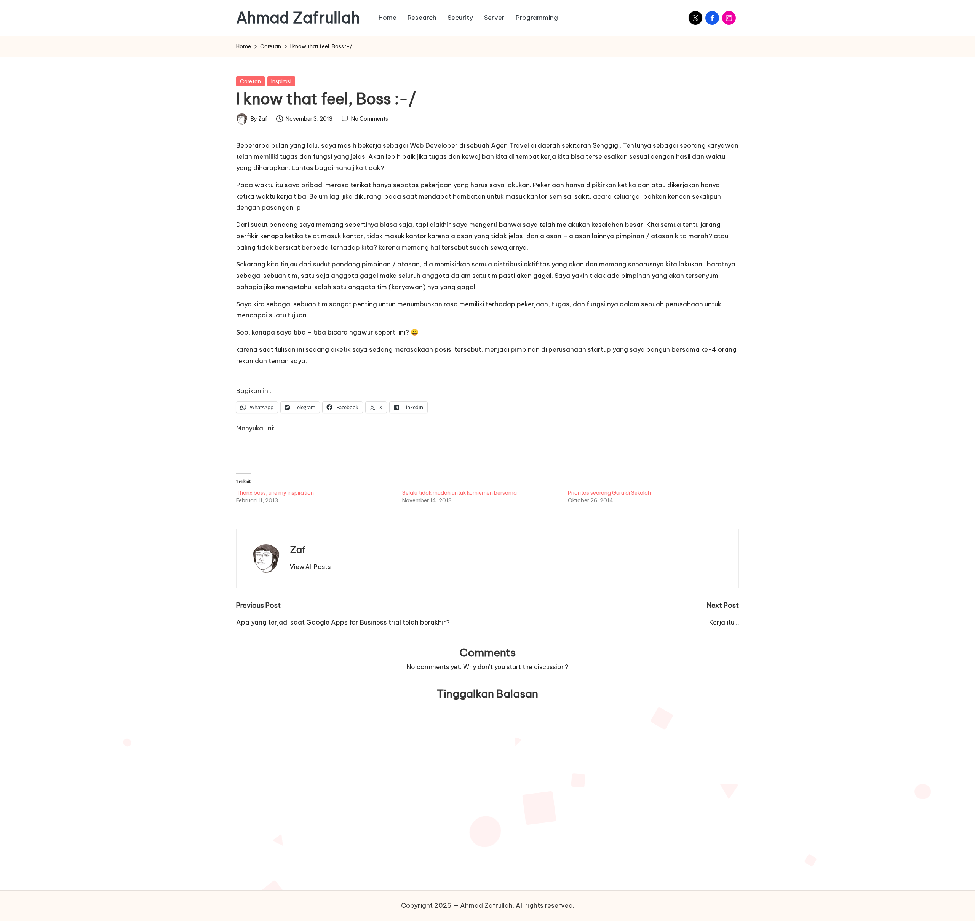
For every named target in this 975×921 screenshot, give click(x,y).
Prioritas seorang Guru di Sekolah (609, 492)
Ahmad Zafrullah (298, 18)
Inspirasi (281, 81)
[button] (310, 566)
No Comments (369, 118)
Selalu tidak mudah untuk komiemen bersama (459, 492)
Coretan (250, 81)
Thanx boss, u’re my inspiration (275, 492)
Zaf (297, 549)
